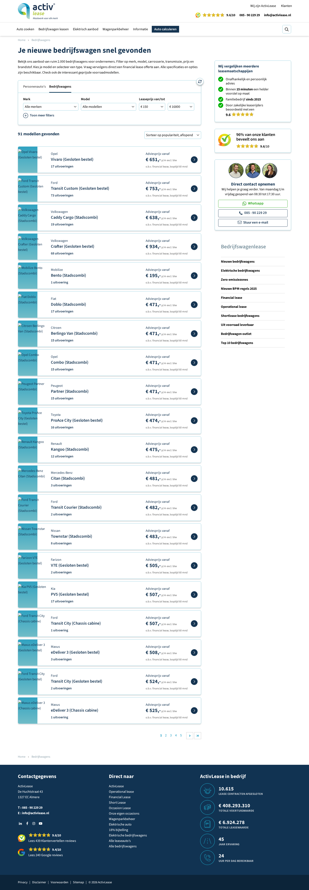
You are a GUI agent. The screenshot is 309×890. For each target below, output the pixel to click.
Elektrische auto (120, 824)
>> (197, 735)
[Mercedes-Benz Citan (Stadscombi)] (194, 478)
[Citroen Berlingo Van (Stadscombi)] (194, 333)
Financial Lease (120, 797)
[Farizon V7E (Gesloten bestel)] (194, 565)
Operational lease (234, 306)
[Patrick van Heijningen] (236, 170)
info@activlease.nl (277, 15)
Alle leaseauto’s (120, 841)
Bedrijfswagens (60, 86)
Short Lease (117, 802)
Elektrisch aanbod (85, 29)
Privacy (23, 882)
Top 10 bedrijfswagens (237, 343)
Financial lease (231, 297)
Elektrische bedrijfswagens (240, 270)
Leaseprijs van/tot (152, 99)
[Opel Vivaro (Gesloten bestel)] (194, 159)
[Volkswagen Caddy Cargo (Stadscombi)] (194, 217)
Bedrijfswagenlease (243, 246)
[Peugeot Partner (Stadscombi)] (194, 391)
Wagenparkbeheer (116, 29)
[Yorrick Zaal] (252, 170)
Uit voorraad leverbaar (237, 325)
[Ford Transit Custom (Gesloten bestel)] (194, 188)
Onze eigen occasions (124, 813)
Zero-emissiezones (234, 279)
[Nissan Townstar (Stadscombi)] (194, 536)
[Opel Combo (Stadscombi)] (194, 362)
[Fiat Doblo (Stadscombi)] (194, 304)
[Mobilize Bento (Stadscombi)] (194, 275)
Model (85, 99)
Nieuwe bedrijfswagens (238, 261)
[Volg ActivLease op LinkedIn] (20, 823)
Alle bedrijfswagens (123, 846)
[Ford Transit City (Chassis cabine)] (194, 623)
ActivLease (116, 786)
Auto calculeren (165, 29)
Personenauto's (34, 86)
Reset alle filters (199, 81)
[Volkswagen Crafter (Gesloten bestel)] (194, 246)
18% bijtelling (118, 830)
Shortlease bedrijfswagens (240, 315)
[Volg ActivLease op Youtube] (40, 823)
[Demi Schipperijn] (269, 170)
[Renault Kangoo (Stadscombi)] (194, 449)
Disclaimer (39, 882)
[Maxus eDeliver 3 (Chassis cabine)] (194, 710)
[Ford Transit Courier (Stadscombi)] (194, 507)
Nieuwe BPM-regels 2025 (239, 288)
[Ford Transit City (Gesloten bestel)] (194, 681)
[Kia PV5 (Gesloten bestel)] (194, 594)
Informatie (140, 29)
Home (21, 40)
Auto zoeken (25, 29)
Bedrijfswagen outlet (236, 334)
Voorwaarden (59, 882)
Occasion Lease (120, 808)
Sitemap (78, 882)
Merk (26, 99)
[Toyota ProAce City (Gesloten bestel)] (194, 420)
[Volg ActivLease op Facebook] (27, 823)
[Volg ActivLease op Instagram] (33, 823)
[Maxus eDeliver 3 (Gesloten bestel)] (194, 652)
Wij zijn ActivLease (263, 6)
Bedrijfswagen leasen (53, 29)
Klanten (286, 6)
